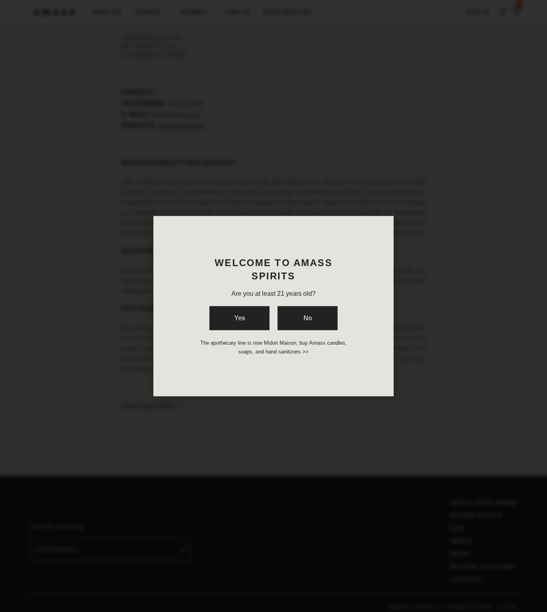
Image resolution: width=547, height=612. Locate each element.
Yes (239, 318)
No (308, 318)
